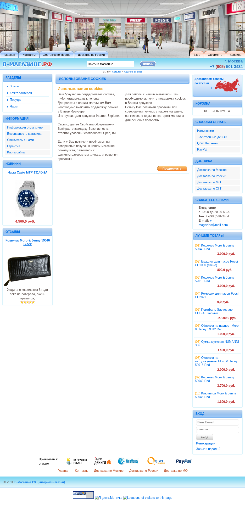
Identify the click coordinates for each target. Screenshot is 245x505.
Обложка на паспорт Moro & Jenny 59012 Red (217, 327)
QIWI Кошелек (207, 143)
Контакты (81, 470)
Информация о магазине (25, 127)
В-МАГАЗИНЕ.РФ (27, 64)
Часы (13, 106)
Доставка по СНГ (209, 188)
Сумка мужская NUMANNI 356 (217, 343)
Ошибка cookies (133, 71)
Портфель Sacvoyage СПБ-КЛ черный (214, 311)
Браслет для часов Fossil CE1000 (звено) (217, 263)
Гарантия (13, 146)
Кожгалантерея (21, 93)
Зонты (14, 86)
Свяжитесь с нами (20, 140)
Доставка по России (211, 176)
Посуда (15, 99)
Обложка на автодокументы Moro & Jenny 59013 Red (216, 361)
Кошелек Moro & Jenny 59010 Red (214, 279)
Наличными (205, 131)
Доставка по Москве (212, 170)
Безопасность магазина (24, 133)
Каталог (116, 71)
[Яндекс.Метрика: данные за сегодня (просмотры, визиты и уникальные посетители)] (108, 498)
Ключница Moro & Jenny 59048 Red (215, 395)
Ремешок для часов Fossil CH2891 (217, 295)
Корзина (202, 103)
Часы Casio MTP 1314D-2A (27, 172)
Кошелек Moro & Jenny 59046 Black (28, 242)
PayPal (202, 149)
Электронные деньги (212, 137)
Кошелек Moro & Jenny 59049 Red (214, 379)
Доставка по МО (209, 182)
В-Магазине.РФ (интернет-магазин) (39, 482)
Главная (63, 470)
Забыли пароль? (208, 449)
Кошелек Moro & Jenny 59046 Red (214, 247)
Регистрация (206, 443)
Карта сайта (16, 152)
